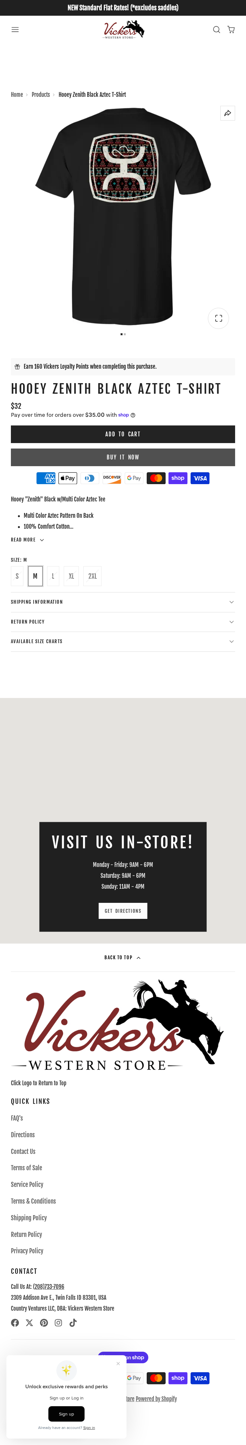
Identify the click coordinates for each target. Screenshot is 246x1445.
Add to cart (122, 434)
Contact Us (23, 1151)
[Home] (123, 29)
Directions (23, 1135)
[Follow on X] (29, 1323)
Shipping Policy (29, 1218)
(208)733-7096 (48, 1286)
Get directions (123, 911)
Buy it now (123, 457)
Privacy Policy (27, 1251)
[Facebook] (15, 1323)
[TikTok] (74, 1323)
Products (41, 94)
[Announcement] (123, 8)
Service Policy (27, 1185)
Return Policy (26, 1235)
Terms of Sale (26, 1168)
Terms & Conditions (33, 1201)
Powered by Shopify (156, 1399)
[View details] (117, 1024)
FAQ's (17, 1118)
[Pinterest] (44, 1323)
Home (17, 94)
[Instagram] (59, 1323)
